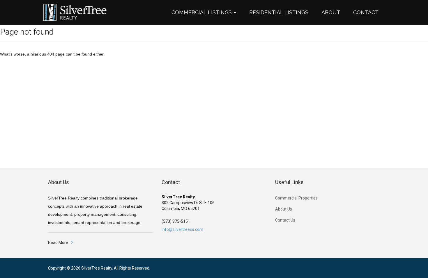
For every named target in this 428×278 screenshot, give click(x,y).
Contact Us (285, 220)
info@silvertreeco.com (182, 229)
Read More (58, 242)
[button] (206, 12)
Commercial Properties (296, 198)
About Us (283, 209)
